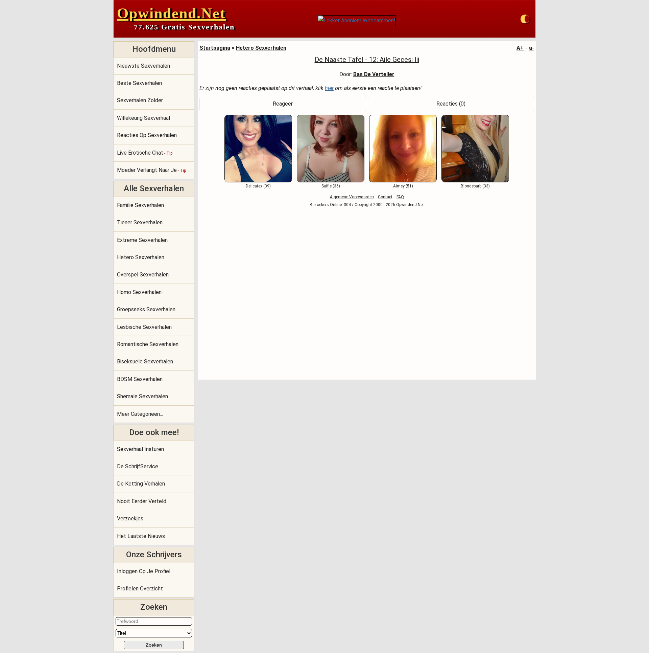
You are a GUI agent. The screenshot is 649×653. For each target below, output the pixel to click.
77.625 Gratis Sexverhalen (184, 27)
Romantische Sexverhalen (147, 344)
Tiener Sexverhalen (140, 222)
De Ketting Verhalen (141, 483)
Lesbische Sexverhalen (144, 327)
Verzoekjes (130, 518)
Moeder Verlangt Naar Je (151, 170)
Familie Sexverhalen (140, 205)
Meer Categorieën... (140, 414)
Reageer (283, 103)
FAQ (400, 197)
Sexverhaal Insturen (140, 449)
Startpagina (214, 48)
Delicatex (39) (258, 186)
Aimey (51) (403, 186)
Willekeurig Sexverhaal (143, 118)
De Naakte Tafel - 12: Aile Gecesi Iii (367, 59)
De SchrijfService (137, 466)
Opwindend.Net (171, 13)
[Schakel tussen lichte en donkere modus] (525, 19)
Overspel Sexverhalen (143, 274)
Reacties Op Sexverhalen (147, 135)
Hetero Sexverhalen (140, 257)
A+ (520, 48)
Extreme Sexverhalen (142, 240)
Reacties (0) (450, 103)
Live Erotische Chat (144, 153)
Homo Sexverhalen (139, 292)
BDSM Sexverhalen (140, 379)
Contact (385, 197)
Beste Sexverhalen (139, 83)
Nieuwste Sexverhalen (143, 66)
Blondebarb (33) (475, 186)
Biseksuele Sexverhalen (145, 361)
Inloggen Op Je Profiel (143, 571)
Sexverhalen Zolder (140, 100)
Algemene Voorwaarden (352, 197)
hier (329, 88)
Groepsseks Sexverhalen (146, 309)
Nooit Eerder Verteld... (143, 501)
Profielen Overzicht (140, 588)
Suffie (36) (330, 186)
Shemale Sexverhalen (142, 396)
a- (531, 48)
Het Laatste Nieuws (141, 536)
